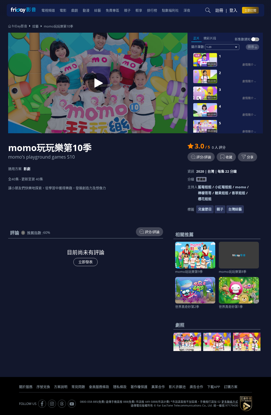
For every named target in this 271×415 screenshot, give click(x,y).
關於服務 (26, 387)
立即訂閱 (250, 10)
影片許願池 (177, 387)
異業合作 (158, 387)
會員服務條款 (99, 387)
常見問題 (78, 387)
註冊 (219, 10)
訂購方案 (230, 387)
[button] (256, 342)
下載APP (213, 387)
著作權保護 (139, 387)
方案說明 (60, 387)
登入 (233, 10)
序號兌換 (43, 387)
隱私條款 (120, 387)
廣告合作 (196, 387)
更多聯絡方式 (229, 402)
